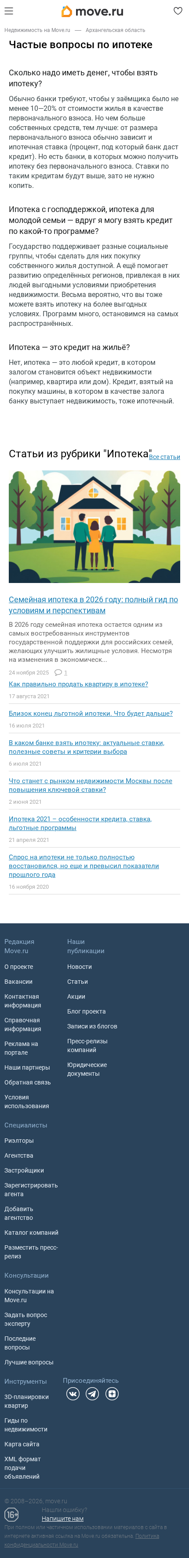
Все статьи (164, 456)
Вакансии (18, 981)
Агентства (18, 1155)
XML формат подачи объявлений (22, 1468)
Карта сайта (22, 1444)
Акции (76, 996)
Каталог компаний (31, 1232)
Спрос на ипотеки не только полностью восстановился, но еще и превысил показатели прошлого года (84, 866)
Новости (79, 966)
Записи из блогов (92, 1026)
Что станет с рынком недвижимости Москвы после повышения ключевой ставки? (90, 785)
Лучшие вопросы (29, 1362)
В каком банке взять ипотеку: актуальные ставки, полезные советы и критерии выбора (86, 747)
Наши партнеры (27, 1067)
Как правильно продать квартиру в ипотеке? (78, 684)
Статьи (77, 981)
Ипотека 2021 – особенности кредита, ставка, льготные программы (80, 823)
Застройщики (24, 1170)
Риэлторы (19, 1140)
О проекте (18, 966)
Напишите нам (63, 1518)
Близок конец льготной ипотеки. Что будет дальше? (91, 713)
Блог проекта (86, 1011)
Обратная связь (27, 1082)
